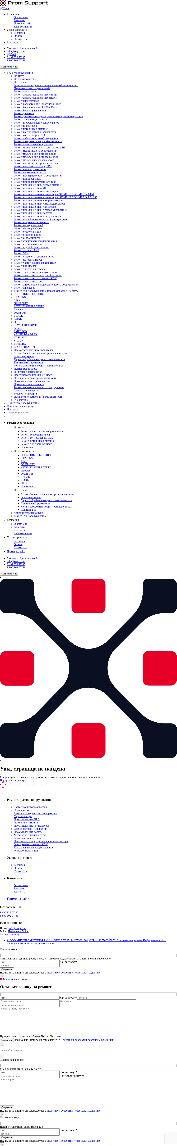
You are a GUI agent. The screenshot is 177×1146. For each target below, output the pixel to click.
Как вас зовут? (68, 961)
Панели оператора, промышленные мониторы (41, 841)
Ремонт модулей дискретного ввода (35, 153)
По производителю (25, 79)
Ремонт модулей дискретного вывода (36, 156)
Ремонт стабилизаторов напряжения (35, 240)
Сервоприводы (23, 816)
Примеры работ (23, 23)
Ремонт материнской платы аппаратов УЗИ (39, 147)
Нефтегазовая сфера (25, 368)
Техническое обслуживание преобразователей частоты (46, 290)
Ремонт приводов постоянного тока (35, 181)
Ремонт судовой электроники (31, 247)
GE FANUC (21, 303)
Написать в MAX (18, 931)
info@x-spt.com (16, 51)
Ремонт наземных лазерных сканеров (36, 163)
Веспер (18, 328)
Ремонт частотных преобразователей (35, 262)
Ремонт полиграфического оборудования (38, 175)
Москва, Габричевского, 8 (22, 48)
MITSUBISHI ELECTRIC (29, 306)
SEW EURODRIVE (25, 325)
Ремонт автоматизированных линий (35, 94)
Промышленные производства (32, 381)
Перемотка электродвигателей (32, 88)
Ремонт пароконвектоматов (30, 172)
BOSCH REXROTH (26, 346)
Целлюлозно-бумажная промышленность (38, 396)
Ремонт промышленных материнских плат (39, 200)
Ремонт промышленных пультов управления (40, 209)
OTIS (17, 321)
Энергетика (21, 399)
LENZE (18, 315)
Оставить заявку (9, 934)
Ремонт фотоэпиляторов (28, 259)
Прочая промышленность (29, 384)
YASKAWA (20, 337)
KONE (18, 318)
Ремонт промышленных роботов (33, 212)
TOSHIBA (20, 343)
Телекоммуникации (25, 393)
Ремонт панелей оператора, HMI (33, 166)
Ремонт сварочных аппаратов (31, 222)
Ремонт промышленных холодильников (37, 216)
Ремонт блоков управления (30, 110)
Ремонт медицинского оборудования (35, 150)
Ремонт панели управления (30, 169)
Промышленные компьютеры (31, 825)
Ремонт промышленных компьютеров (36, 191)
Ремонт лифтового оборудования (33, 144)
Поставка (12, 409)
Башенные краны (24, 356)
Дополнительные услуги (21, 406)
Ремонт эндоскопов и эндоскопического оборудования (46, 284)
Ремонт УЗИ (21, 253)
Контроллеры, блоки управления (33, 847)
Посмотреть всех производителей (34, 349)
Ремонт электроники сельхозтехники (36, 272)
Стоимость (20, 39)
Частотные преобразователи (30, 806)
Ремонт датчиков (24, 113)
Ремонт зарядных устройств (30, 119)
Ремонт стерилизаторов (28, 244)
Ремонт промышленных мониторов (35, 206)
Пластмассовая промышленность (33, 374)
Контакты (12, 42)
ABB (17, 300)
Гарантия (19, 32)
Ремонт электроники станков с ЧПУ (35, 278)
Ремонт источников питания (31, 128)
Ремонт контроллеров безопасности (35, 131)
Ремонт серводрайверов (28, 228)
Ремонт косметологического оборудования (39, 387)
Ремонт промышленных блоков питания (38, 184)
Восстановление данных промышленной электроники (46, 85)
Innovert (18, 309)
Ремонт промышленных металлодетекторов (40, 203)
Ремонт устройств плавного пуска (34, 256)
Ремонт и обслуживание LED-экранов (36, 122)
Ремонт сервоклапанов (27, 231)
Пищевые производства (28, 371)
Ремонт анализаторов (26, 100)
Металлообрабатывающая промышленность (40, 365)
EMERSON (20, 331)
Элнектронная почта (72, 1075)
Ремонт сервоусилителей (28, 237)
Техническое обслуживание (23, 402)
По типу (19, 75)
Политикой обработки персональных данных (73, 972)
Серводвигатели (23, 810)
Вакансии (19, 20)
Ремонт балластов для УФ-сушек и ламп (37, 103)
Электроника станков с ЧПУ (31, 844)
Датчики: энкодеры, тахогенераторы (35, 813)
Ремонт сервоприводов (27, 234)
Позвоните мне (9, 66)
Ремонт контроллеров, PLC (30, 135)
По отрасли (20, 82)
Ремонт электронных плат (29, 281)
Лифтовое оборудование (28, 362)
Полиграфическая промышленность (35, 378)
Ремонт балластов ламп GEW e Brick (35, 107)
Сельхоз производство (27, 390)
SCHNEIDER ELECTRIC (29, 293)
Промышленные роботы (28, 831)
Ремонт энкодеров (24, 287)
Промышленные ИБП (27, 819)
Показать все (28, 447)
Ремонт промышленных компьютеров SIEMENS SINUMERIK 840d (54, 194)
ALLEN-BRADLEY (26, 334)
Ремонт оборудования (20, 72)
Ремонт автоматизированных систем (35, 97)
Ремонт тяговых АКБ (26, 250)
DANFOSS (20, 312)
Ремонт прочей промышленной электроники (40, 219)
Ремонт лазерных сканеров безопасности (38, 141)
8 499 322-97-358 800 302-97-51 (16, 59)
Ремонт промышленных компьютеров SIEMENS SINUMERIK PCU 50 (55, 197)
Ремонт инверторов (25, 125)
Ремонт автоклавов (25, 91)
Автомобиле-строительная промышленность (40, 353)
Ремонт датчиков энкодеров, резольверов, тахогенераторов (48, 116)
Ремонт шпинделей (25, 265)
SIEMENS (20, 297)
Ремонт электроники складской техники (38, 275)
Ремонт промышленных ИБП (31, 188)
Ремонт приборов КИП (27, 178)
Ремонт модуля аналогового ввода (34, 159)
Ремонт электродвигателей (30, 269)
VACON (19, 340)
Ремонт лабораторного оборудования (36, 138)
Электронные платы (26, 850)
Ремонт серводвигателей (28, 225)
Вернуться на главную (13, 780)
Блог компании (23, 26)
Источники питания (26, 822)
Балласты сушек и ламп (28, 838)
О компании (21, 17)
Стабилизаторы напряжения (30, 828)
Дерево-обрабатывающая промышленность (39, 359)
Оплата (18, 35)
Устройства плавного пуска (30, 835)
